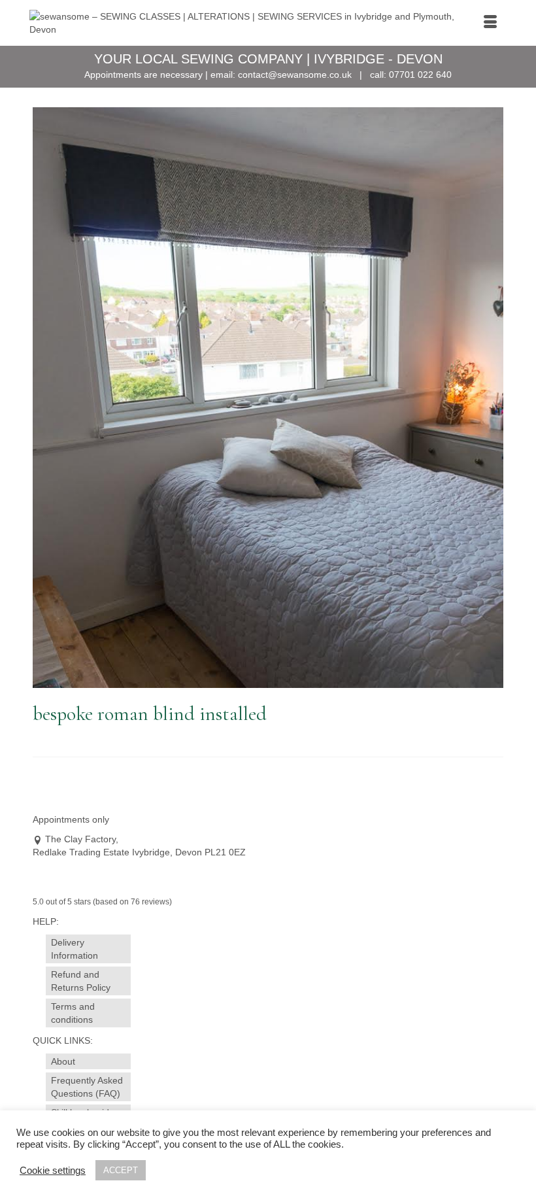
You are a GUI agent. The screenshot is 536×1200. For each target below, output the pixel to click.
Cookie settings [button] (53, 1170)
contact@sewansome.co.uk (295, 74)
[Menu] (490, 23)
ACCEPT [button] (120, 1170)
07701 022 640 (420, 74)
